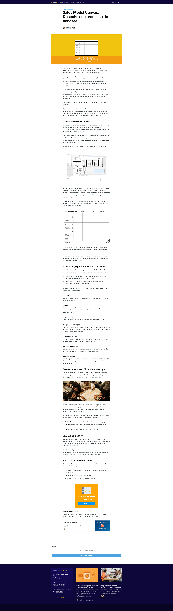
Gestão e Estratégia (68, 9)
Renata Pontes (117, 595)
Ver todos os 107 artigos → (59, 597)
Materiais (66, 2)
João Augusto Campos (71, 27)
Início (61, 2)
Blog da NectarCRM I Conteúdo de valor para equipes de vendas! (65, 606)
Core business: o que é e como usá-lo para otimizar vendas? (62, 590)
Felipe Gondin (82, 599)
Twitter (116, 606)
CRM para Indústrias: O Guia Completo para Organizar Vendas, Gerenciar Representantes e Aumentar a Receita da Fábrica (62, 575)
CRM (121, 606)
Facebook (112, 606)
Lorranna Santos (109, 595)
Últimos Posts (106, 606)
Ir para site (78, 2)
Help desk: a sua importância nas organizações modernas (61, 583)
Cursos (72, 2)
